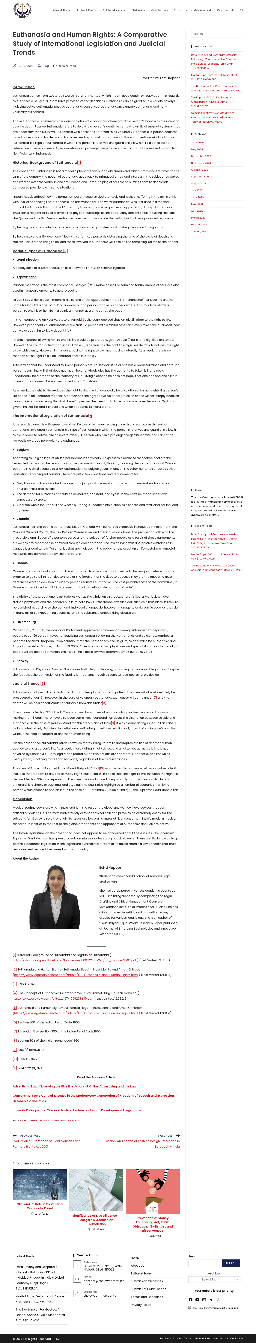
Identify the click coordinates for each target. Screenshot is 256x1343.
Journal (32, 1120)
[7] (155, 697)
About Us (137, 1265)
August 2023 (198, 183)
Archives (214, 1273)
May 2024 (197, 149)
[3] (83, 319)
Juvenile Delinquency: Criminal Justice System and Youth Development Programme (77, 1110)
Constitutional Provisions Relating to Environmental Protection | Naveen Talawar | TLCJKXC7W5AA (212, 117)
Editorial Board (141, 1273)
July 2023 (196, 190)
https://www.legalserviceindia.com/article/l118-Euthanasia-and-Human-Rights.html (76, 975)
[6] (41, 697)
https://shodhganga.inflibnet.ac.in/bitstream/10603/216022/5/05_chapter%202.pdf (74, 960)
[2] (15, 969)
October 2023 (199, 170)
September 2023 (201, 176)
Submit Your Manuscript (148, 1289)
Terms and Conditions (147, 1297)
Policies (177, 1338)
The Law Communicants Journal (57, 1120)
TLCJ (80, 1120)
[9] (113, 723)
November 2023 (201, 163)
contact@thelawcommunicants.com (104, 1282)
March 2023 (198, 217)
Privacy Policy (141, 1305)
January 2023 (199, 231)
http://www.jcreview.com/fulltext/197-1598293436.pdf (52, 998)
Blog (46, 66)
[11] (129, 790)
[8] (104, 703)
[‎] (47, 10)
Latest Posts (164, 1338)
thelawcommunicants (100, 1295)
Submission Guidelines (147, 1281)
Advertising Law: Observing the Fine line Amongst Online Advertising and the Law (74, 1086)
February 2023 (200, 224)
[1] (14, 955)
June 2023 (197, 197)
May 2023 (197, 204)
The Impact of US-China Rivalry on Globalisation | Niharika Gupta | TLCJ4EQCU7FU (211, 102)
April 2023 (197, 211)
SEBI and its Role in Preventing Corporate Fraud (40, 1206)
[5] (15, 1008)
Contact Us (236, 1338)
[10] (101, 768)
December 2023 (201, 156)
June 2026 (197, 142)
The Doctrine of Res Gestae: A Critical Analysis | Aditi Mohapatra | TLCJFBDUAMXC (41, 1315)
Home (135, 1258)
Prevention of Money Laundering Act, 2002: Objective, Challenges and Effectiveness (152, 1224)
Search (194, 1256)
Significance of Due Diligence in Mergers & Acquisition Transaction (96, 1220)
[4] (15, 993)
